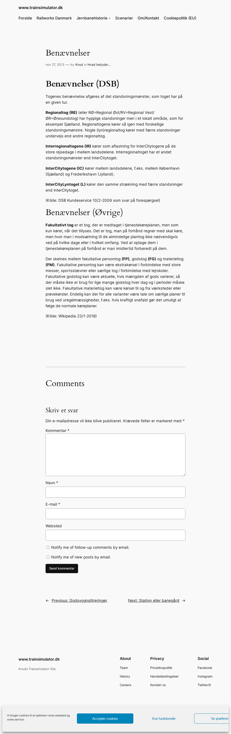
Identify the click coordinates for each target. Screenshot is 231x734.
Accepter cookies (105, 718)
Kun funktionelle (164, 718)
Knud (79, 64)
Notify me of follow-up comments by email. (90, 547)
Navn (52, 483)
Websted (54, 526)
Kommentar (57, 430)
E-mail (53, 504)
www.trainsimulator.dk (40, 7)
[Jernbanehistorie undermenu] (109, 18)
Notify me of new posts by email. (81, 557)
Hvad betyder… (99, 64)
